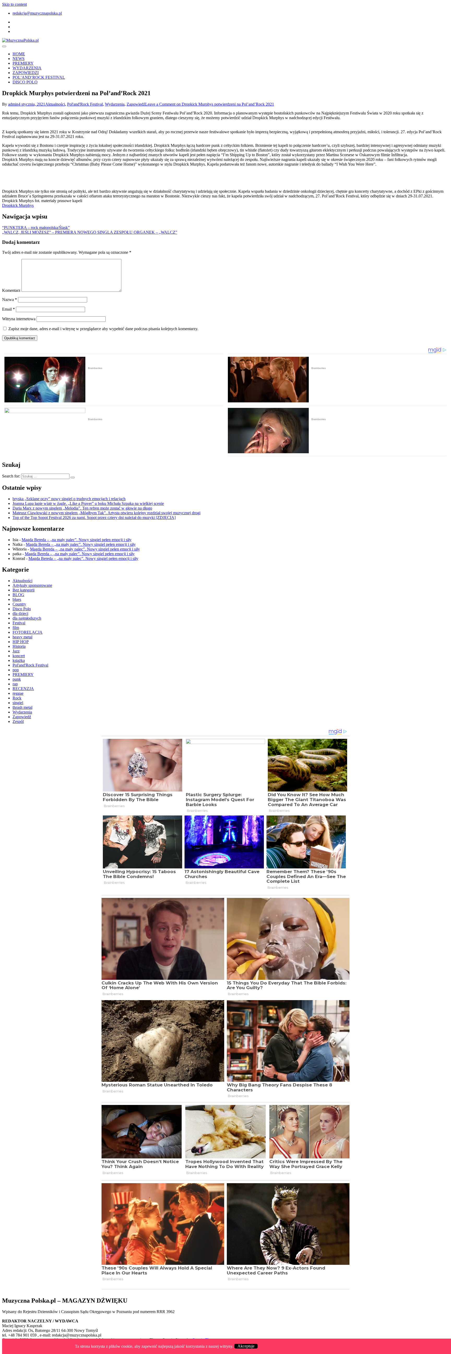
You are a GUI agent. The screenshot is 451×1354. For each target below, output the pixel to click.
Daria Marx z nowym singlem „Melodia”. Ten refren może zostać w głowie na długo (82, 508)
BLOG (18, 595)
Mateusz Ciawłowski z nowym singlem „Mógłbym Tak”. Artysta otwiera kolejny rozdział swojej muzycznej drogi (106, 513)
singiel (18, 702)
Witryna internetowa (18, 319)
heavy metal (22, 637)
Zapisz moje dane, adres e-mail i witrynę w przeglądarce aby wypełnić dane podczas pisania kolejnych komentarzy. (103, 329)
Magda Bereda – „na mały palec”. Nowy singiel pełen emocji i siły (77, 539)
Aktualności (55, 104)
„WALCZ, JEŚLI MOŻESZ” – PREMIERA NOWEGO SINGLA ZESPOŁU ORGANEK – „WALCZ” (89, 232)
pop (16, 670)
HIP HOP (21, 641)
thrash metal (22, 707)
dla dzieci (20, 613)
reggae (18, 693)
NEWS (19, 58)
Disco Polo (22, 609)
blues (17, 599)
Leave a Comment (209, 104)
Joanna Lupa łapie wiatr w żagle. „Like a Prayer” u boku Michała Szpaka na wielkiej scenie (88, 503)
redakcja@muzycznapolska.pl (37, 13)
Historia (19, 646)
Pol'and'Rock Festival (85, 104)
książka (19, 660)
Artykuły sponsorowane (32, 585)
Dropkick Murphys (18, 205)
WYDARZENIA (27, 68)
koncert (19, 656)
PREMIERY (23, 63)
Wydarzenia (114, 104)
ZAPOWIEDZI (26, 72)
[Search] (72, 477)
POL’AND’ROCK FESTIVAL (39, 77)
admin (13, 104)
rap (15, 684)
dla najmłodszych (27, 618)
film (16, 627)
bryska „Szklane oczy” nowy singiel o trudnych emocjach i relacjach (69, 499)
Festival (19, 623)
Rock (17, 698)
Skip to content (14, 4)
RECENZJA (23, 688)
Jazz (16, 651)
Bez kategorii (23, 590)
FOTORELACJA (28, 632)
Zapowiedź (136, 104)
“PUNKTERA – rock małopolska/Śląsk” (36, 227)
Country (19, 604)
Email (8, 309)
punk (17, 679)
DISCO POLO (25, 82)
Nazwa (9, 299)
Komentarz (11, 290)
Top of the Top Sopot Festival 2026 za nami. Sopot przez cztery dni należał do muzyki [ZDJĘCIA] (94, 517)
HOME (19, 54)
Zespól (18, 721)
